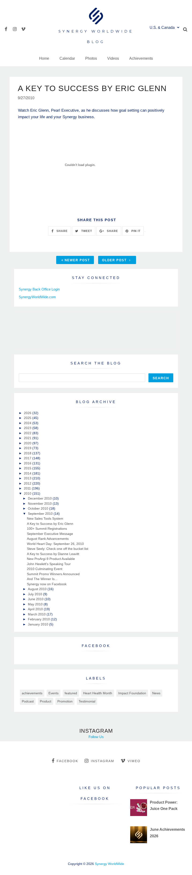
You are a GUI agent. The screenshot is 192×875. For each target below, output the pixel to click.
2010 (28, 493)
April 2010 (36, 609)
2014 (28, 473)
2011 (28, 488)
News (156, 693)
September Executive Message (50, 534)
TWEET (86, 231)
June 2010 (36, 599)
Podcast (28, 701)
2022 (28, 433)
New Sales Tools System (45, 518)
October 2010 (38, 508)
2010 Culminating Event (44, 569)
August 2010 (38, 589)
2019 (28, 448)
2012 (28, 483)
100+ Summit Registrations (47, 528)
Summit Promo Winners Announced (53, 574)
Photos (91, 58)
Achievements (141, 58)
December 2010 (40, 498)
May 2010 (36, 604)
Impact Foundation (132, 693)
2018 (28, 453)
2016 (28, 463)
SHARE (61, 231)
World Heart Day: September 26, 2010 (55, 544)
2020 (28, 443)
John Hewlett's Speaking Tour (49, 564)
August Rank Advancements (48, 538)
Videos (113, 58)
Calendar (67, 58)
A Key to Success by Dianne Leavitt (53, 554)
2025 (28, 418)
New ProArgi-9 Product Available (51, 559)
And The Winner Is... (42, 579)
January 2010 (38, 624)
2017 (28, 458)
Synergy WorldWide (109, 864)
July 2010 (35, 594)
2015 (28, 468)
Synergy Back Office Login (39, 289)
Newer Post (77, 260)
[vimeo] (24, 28)
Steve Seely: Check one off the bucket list (57, 549)
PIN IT (135, 231)
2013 (28, 478)
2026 (28, 413)
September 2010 (41, 513)
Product (45, 701)
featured (71, 693)
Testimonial (87, 701)
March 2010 (37, 614)
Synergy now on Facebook (46, 584)
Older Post (115, 260)
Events (53, 693)
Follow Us (96, 737)
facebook (67, 761)
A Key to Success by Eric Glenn (50, 524)
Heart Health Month (97, 693)
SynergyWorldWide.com (37, 297)
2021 (28, 438)
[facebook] (8, 28)
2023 (28, 428)
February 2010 (39, 619)
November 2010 (40, 503)
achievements (32, 693)
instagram (102, 761)
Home (44, 58)
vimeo (134, 761)
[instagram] (16, 28)
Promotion (65, 701)
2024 (28, 423)
